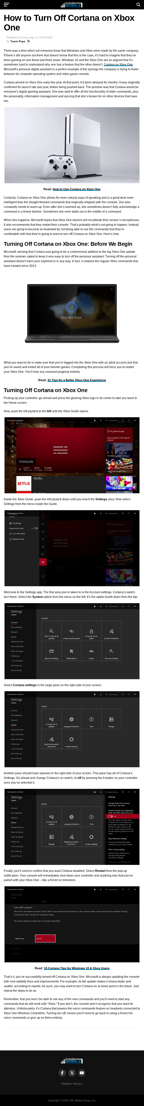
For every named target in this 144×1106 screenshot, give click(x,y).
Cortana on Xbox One (118, 64)
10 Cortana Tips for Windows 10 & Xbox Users (77, 968)
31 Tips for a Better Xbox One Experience (76, 380)
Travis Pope (17, 41)
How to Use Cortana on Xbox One (76, 189)
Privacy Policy (72, 1083)
